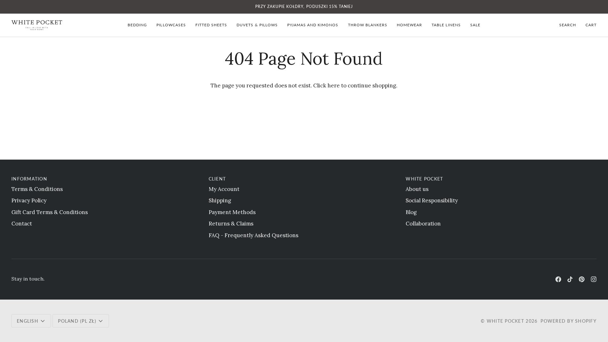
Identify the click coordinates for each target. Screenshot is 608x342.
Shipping (220, 200)
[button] (137, 25)
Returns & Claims (231, 223)
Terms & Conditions (37, 189)
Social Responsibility (432, 200)
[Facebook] (558, 279)
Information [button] (29, 178)
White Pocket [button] (424, 178)
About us (417, 189)
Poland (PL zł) (77, 321)
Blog (411, 212)
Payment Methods (232, 212)
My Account (224, 189)
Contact (21, 223)
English (27, 321)
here (333, 85)
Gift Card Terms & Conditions (49, 212)
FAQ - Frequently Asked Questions (253, 235)
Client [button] (217, 178)
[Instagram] (594, 279)
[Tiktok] (570, 279)
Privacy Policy (29, 200)
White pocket (505, 321)
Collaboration (423, 223)
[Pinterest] (582, 279)
